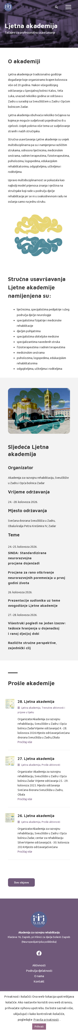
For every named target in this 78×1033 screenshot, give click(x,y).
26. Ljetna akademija (36, 816)
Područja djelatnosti (39, 970)
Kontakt (39, 981)
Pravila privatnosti (46, 1019)
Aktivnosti (39, 965)
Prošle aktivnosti (51, 765)
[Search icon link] (57, 7)
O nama (39, 976)
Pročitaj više (25, 742)
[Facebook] (39, 953)
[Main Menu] (68, 7)
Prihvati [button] (39, 1026)
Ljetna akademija (30, 707)
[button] (21, 882)
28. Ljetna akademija (36, 701)
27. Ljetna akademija (36, 759)
